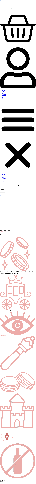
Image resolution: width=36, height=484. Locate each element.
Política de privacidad (3, 335)
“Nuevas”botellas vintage (4, 94)
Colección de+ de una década (4, 92)
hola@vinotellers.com (3, 231)
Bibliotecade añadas (3, 91)
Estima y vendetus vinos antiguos (4, 95)
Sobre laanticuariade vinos (3, 99)
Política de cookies (2, 392)
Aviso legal (1, 370)
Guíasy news (3, 97)
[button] (18, 137)
